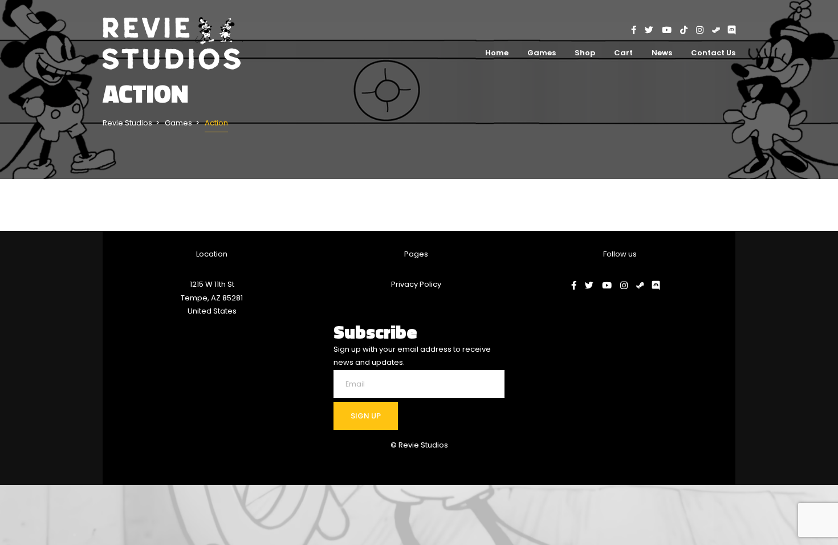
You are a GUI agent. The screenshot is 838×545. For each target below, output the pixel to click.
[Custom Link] (731, 30)
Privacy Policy (416, 284)
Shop (585, 52)
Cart (623, 52)
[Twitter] (653, 30)
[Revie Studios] (174, 44)
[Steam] (720, 30)
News (662, 52)
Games (541, 52)
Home (497, 52)
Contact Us (713, 52)
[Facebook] (638, 30)
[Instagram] (704, 30)
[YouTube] (671, 30)
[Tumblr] (688, 30)
